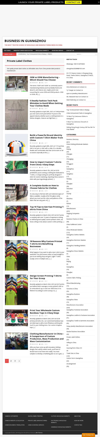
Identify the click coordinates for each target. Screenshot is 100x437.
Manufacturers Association (23, 50)
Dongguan (70, 164)
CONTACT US (73, 2)
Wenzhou (69, 198)
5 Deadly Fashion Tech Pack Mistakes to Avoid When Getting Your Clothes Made (46, 103)
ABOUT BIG (77, 416)
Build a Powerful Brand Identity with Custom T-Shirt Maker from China (46, 138)
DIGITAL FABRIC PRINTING (35, 416)
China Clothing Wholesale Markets (77, 144)
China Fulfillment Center (74, 224)
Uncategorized (71, 364)
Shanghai (69, 184)
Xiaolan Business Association (76, 331)
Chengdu (69, 154)
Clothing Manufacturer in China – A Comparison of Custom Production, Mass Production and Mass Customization (47, 337)
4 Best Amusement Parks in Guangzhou (79, 113)
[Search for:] (85, 54)
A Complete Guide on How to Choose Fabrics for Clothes (44, 186)
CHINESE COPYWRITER (11, 416)
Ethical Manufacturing (73, 283)
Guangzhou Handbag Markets (76, 246)
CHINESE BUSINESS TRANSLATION (15, 425)
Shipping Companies (73, 213)
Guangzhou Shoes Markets (75, 251)
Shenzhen (70, 189)
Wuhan (69, 203)
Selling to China (71, 342)
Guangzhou (70, 169)
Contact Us (70, 50)
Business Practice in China (75, 219)
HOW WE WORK (78, 420)
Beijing (69, 149)
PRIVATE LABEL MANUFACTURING (37, 420)
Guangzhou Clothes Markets (75, 235)
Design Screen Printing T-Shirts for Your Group (46, 277)
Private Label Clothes (73, 337)
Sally (42, 82)
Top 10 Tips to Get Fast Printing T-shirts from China (47, 208)
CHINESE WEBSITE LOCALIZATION (14, 420)
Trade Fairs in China (73, 353)
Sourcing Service (57, 50)
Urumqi (69, 193)
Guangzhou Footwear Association (77, 310)
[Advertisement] (50, 20)
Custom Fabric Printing (74, 278)
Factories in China (72, 289)
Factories (7, 50)
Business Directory (72, 139)
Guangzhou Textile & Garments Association (80, 321)
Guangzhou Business (73, 294)
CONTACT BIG (78, 425)
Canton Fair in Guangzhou (75, 358)
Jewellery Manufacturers (79, 93)
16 (47, 167)
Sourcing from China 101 (74, 348)
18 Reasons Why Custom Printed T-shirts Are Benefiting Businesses (46, 244)
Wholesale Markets (42, 50)
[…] (39, 94)
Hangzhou (70, 174)
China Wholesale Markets (75, 230)
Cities (68, 256)
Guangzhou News (72, 299)
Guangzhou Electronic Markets (76, 240)
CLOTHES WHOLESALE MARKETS (60, 416)
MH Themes (39, 432)
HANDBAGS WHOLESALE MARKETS (61, 427)
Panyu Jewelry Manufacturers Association (80, 326)
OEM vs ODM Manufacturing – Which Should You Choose (45, 78)
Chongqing (70, 159)
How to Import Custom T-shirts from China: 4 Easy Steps (45, 163)
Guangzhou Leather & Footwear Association (81, 315)
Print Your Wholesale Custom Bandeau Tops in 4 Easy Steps (45, 311)
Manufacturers (71, 208)
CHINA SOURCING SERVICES (36, 425)
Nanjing (69, 179)
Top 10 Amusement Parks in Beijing (78, 110)
